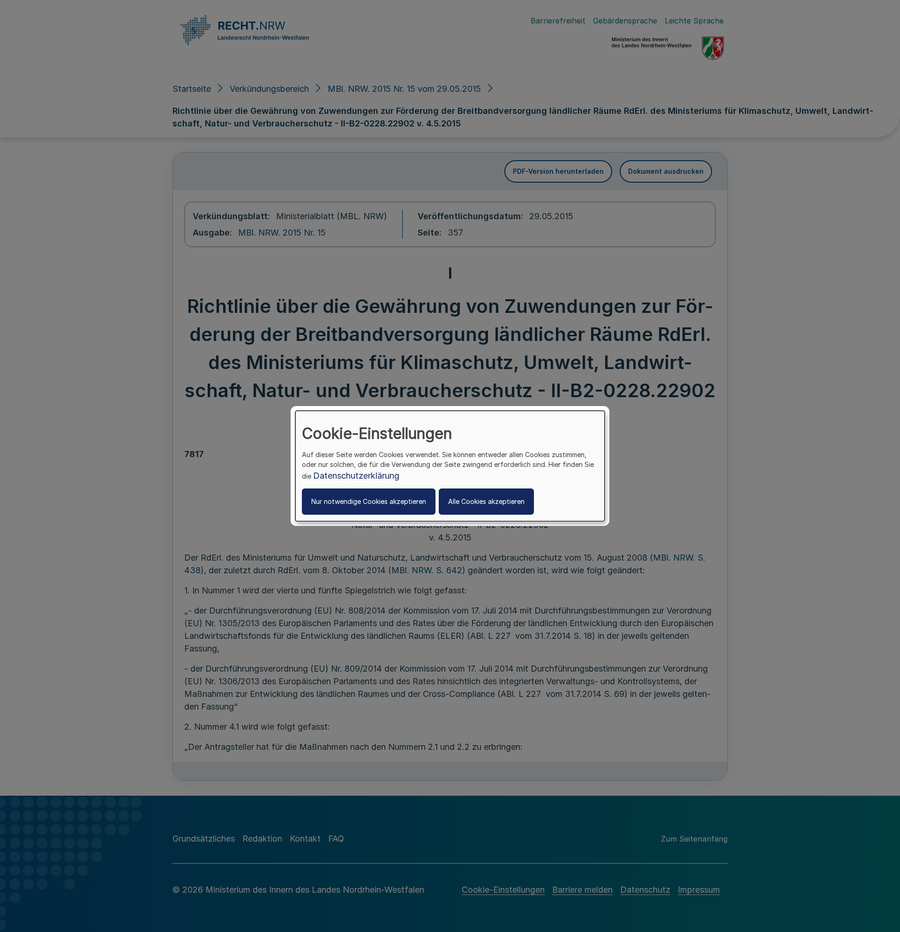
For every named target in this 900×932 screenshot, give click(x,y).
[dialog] (450, 466)
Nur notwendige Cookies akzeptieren (368, 501)
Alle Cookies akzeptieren (486, 501)
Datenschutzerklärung (356, 476)
